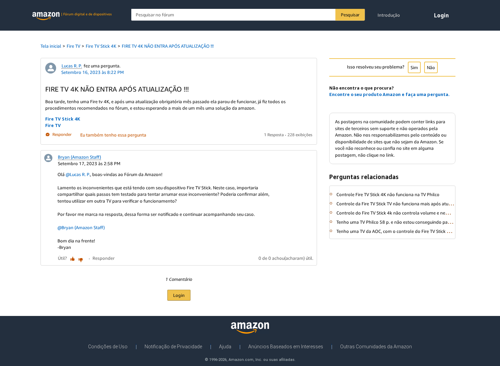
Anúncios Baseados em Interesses (285, 346)
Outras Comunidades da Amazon (376, 346)
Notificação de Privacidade (173, 346)
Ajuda (225, 346)
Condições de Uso (108, 346)
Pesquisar (350, 14)
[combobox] (248, 15)
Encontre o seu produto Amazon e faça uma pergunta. (389, 94)
